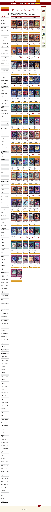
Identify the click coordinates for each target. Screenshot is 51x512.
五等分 (17, 10)
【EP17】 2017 (2, 242)
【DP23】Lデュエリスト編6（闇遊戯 (5, 282)
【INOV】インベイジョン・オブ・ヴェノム (5, 110)
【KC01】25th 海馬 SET (3, 439)
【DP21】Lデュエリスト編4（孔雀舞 (5, 285)
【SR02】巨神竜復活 (3, 372)
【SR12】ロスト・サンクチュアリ (4, 357)
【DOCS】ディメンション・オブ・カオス (5, 116)
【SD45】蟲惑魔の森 (3, 380)
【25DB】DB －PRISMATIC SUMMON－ (5, 436)
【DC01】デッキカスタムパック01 (4, 339)
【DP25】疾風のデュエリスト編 (4, 279)
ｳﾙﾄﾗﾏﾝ (13, 10)
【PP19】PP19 (2, 268)
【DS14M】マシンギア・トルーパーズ (5, 461)
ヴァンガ (13, 9)
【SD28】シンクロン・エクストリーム (5, 405)
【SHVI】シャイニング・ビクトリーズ (5, 113)
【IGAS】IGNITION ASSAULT (4, 90)
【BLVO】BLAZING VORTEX (4, 83)
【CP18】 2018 (2, 222)
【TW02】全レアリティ (3, 306)
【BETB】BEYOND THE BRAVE (4, 43)
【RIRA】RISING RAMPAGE (4, 93)
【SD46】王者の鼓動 (3, 379)
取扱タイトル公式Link (13, 1)
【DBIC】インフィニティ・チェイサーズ (5, 212)
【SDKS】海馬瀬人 (3, 432)
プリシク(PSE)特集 (3, 23)
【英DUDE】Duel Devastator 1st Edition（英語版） (5, 452)
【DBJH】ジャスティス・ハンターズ (5, 196)
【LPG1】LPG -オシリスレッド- (4, 320)
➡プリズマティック (3, 33)
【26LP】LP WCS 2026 (3, 27)
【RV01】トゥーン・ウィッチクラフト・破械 (5, 46)
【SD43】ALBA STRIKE (3, 383)
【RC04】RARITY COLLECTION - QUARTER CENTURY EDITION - (29, 14)
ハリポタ (38, 10)
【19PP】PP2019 (3, 265)
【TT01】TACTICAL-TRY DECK (4, 425)
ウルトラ (2, 156)
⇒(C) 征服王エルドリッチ (4, 429)
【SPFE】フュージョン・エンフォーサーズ (5, 295)
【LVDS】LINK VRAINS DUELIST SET (5, 451)
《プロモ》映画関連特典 (3, 490)
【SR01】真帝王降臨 (3, 373)
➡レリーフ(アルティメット (4, 37)
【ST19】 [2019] (2, 412)
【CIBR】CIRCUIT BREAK (4, 103)
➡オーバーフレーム (3, 141)
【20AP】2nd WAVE (3, 346)
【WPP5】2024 (2, 232)
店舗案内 (2, 495)
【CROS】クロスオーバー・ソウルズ (5, 119)
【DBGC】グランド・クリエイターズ (5, 205)
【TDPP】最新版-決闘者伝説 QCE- (4, 313)
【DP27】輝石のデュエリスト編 (4, 276)
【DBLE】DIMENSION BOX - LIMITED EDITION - (5, 458)
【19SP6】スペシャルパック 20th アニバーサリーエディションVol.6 (5, 471)
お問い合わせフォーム (3, 501)
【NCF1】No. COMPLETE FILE (4, 445)
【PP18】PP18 (2, 269)
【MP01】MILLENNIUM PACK (4, 342)
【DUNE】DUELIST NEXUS (4, 67)
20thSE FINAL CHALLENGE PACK (4, 465)
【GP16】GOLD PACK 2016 (4, 343)
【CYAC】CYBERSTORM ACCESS (4, 70)
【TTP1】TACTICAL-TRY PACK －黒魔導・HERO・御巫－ (5, 323)
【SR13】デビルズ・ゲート (4, 356)
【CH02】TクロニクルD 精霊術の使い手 (5, 350)
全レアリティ (2, 153)
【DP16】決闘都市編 (3, 292)
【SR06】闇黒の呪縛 (3, 366)
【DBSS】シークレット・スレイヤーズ (5, 209)
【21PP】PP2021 (3, 262)
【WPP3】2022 (2, 235)
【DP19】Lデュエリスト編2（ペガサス (5, 288)
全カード (2, 161)
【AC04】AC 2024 (3, 249)
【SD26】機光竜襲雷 (3, 408)
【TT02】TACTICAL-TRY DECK (4, 419)
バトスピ (29, 10)
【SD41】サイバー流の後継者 (4, 386)
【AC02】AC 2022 (3, 252)
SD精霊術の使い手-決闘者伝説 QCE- (5, 316)
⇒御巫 (2, 327)
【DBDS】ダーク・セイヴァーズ (4, 215)
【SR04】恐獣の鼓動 (3, 369)
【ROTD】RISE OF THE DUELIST (4, 86)
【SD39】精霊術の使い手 (3, 389)
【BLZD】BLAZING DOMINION (4, 50)
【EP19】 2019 (2, 239)
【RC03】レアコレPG (3, 330)
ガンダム (21, 9)
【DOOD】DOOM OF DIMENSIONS (5, 53)
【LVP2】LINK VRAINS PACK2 (4, 336)
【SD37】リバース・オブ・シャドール (5, 392)
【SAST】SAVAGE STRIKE (4, 96)
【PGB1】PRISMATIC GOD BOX (4, 448)
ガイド (30, 1)
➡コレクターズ (3, 134)
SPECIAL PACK (2, 192)
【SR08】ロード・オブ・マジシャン (5, 363)
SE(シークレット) (3, 167)
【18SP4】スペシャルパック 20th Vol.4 (5, 481)
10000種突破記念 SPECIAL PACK (4, 468)
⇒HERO (2, 326)
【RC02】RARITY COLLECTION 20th (5, 333)
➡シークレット (3, 34)
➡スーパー (2, 40)
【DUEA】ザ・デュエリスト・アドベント (5, 123)
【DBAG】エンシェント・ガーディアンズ (5, 206)
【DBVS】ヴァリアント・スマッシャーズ (5, 199)
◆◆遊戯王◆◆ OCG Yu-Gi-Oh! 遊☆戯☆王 (17, 14)
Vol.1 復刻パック (3, 455)
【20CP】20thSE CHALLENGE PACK (5, 478)
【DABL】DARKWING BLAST (4, 73)
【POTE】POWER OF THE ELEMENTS (5, 74)
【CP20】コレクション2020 (4, 219)
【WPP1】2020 (2, 238)
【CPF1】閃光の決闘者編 (3, 225)
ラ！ (17, 9)
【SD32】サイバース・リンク (4, 399)
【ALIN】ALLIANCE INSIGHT (4, 57)
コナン (33, 10)
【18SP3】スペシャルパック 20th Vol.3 (5, 484)
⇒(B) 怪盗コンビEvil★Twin (4, 428)
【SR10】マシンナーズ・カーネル (4, 360)
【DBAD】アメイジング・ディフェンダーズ (5, 202)
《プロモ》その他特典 (3, 491)
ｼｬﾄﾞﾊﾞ (29, 9)
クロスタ (38, 9)
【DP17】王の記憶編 (3, 291)
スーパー (2, 172)
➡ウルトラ (2, 302)
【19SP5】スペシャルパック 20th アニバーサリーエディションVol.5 (5, 474)
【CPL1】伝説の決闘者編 (3, 228)
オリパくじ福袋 (2, 20)
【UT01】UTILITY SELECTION (4, 30)
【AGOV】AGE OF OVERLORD (4, 66)
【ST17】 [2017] (2, 415)
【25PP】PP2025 (3, 256)
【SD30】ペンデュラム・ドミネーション (5, 402)
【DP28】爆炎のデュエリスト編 (4, 275)
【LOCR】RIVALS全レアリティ (4, 128)
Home (11, 14)
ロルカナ (33, 9)
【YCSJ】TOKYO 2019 (3, 475)
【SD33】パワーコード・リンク (4, 398)
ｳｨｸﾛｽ (21, 10)
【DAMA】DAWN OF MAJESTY (4, 80)
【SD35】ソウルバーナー (3, 395)
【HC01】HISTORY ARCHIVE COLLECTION (5, 442)
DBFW (25, 9)
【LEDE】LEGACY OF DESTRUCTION (5, 63)
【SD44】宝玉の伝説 (3, 382)
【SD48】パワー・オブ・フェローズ (5, 376)
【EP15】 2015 (2, 245)
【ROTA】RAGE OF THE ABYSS (4, 60)
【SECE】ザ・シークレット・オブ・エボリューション (5, 120)
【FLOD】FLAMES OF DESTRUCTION (5, 100)
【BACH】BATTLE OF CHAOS (4, 77)
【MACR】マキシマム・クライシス (4, 107)
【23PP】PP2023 (3, 259)
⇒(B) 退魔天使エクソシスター (4, 422)
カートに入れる (13, 32)
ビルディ (25, 10)
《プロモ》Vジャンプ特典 (3, 487)
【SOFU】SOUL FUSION (3, 97)
